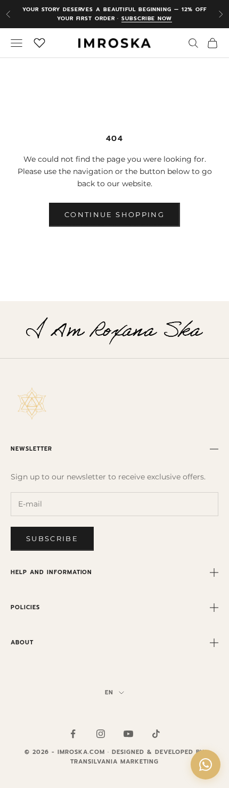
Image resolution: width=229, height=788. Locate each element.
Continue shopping (114, 214)
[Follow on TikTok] (156, 733)
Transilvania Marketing (114, 761)
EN (109, 692)
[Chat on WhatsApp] (205, 764)
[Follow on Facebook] (73, 733)
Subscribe (52, 538)
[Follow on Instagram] (100, 733)
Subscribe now (146, 18)
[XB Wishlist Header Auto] (39, 41)
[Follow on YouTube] (128, 733)
